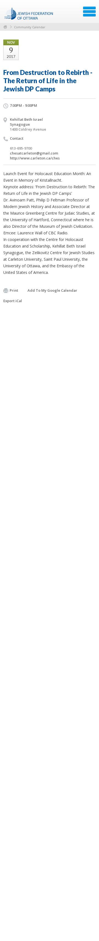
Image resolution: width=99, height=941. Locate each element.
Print (14, 290)
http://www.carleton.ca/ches (35, 158)
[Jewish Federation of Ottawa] (29, 13)
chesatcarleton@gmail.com (34, 153)
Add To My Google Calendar (52, 290)
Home (5, 27)
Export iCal (12, 300)
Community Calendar (29, 27)
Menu (89, 11)
